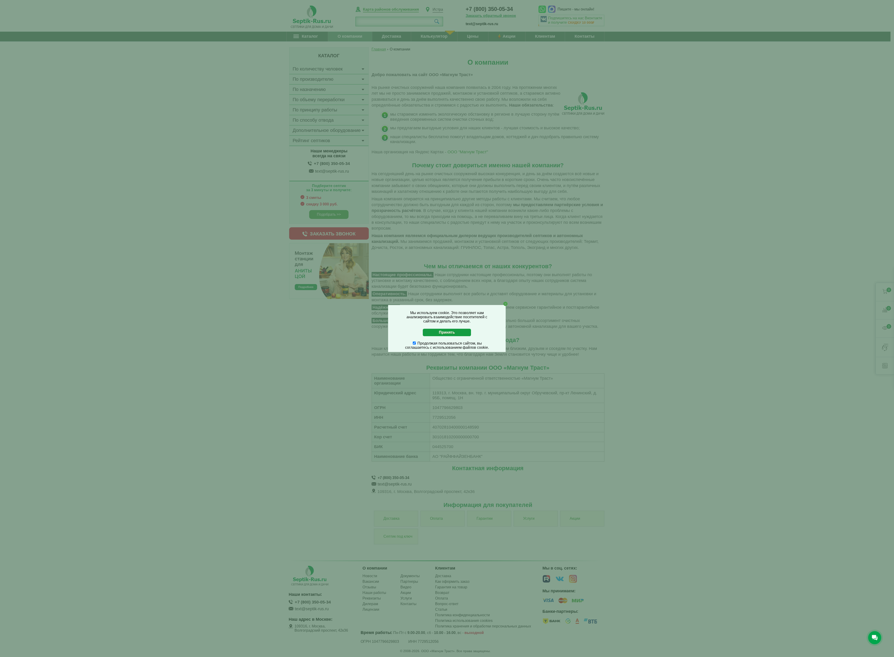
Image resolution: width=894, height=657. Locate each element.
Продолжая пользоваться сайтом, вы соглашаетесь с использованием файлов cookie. (447, 345)
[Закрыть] (505, 304)
